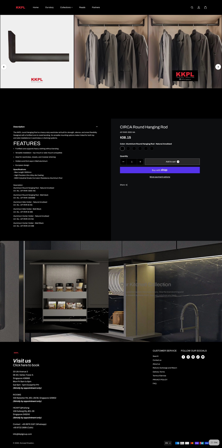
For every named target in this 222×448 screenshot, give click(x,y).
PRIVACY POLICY (160, 380)
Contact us (157, 360)
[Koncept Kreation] (20, 7)
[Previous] (4, 67)
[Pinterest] (193, 356)
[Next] (218, 67)
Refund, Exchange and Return (165, 368)
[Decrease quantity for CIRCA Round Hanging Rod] (123, 161)
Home (36, 7)
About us (156, 364)
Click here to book (26, 365)
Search (156, 356)
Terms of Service (159, 376)
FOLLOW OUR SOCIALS (194, 351)
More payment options (160, 177)
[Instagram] (188, 356)
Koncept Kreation (27, 443)
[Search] (192, 7)
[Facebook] (183, 356)
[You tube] (202, 356)
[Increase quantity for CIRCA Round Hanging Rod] (140, 161)
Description (19, 127)
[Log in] (198, 7)
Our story (49, 7)
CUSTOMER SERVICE (165, 351)
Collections (65, 7)
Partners (96, 7)
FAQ (154, 383)
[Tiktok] (198, 356)
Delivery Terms (159, 372)
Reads (82, 7)
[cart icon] (205, 7)
